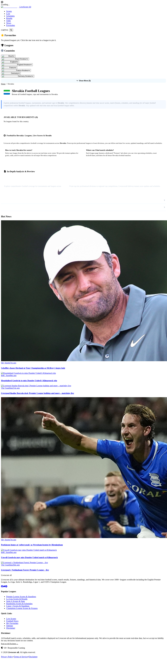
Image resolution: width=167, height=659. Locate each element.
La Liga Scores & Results (16, 599)
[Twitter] (4, 586)
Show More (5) (85, 81)
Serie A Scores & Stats (15, 601)
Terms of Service (21, 657)
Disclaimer (10, 628)
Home (3, 84)
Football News (12, 621)
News (8, 23)
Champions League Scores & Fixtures (22, 608)
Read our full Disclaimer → (9, 644)
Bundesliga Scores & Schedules (19, 604)
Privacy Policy (7, 657)
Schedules (10, 16)
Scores (9, 11)
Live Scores (11, 619)
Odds (8, 21)
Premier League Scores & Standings (21, 596)
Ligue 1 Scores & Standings (17, 606)
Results (9, 18)
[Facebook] (2, 586)
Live (8, 14)
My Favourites (12, 623)
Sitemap (9, 626)
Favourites (10, 25)
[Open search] (11, 30)
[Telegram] (6, 586)
